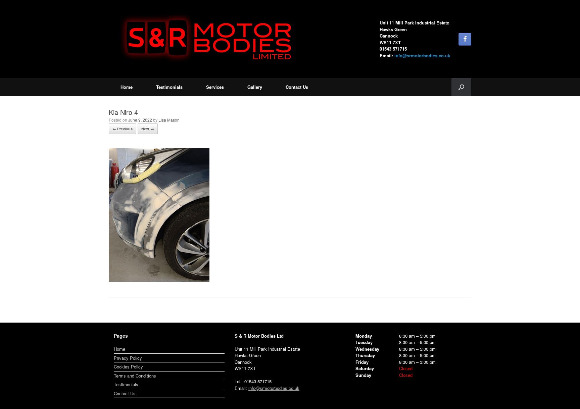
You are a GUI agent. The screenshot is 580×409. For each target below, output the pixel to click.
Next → (147, 128)
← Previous (122, 128)
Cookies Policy (128, 366)
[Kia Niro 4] (159, 280)
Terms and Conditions (135, 375)
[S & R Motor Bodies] (209, 39)
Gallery (254, 87)
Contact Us (297, 87)
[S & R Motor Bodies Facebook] (464, 39)
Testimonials (169, 87)
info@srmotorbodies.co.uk (422, 55)
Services (215, 87)
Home (126, 87)
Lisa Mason (169, 120)
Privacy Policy (128, 358)
